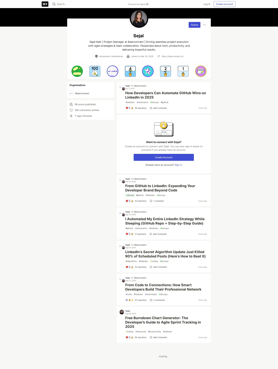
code (129, 294)
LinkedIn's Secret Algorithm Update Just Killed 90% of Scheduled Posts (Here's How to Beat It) (165, 254)
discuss (130, 195)
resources (141, 331)
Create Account (163, 157)
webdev (130, 102)
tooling (154, 261)
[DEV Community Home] (45, 4)
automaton (142, 102)
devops (154, 102)
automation (141, 228)
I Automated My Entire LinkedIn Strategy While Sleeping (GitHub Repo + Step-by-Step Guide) (165, 221)
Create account (224, 4)
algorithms (131, 261)
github (164, 102)
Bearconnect (140, 86)
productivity (154, 331)
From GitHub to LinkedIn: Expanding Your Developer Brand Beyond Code (160, 188)
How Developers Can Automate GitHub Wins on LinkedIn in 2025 (165, 95)
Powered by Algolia (137, 4)
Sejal (127, 86)
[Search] (54, 4)
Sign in (178, 164)
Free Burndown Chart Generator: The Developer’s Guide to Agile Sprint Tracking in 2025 (163, 322)
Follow (194, 24)
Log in (206, 4)
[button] (77, 71)
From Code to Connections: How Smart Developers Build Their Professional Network (163, 287)
